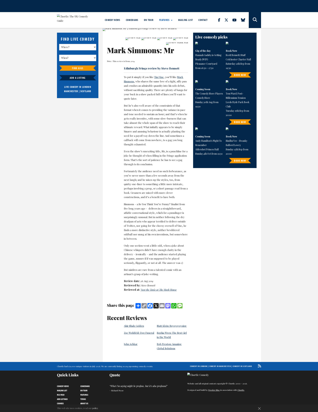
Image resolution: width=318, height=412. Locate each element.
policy (95, 408)
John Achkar (130, 344)
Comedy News (112, 20)
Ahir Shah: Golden (134, 325)
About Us (84, 403)
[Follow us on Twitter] (228, 19)
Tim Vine (159, 77)
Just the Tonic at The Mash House (158, 289)
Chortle (240, 390)
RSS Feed (60, 394)
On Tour (149, 20)
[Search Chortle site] (255, 20)
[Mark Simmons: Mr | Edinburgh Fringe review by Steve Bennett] (145, 29)
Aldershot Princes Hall (207, 149)
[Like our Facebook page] (221, 19)
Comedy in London (198, 366)
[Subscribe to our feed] (258, 365)
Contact (203, 20)
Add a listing (77, 77)
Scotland (85, 91)
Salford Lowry (233, 145)
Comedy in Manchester (220, 366)
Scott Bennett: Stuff (235, 55)
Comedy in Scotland (242, 366)
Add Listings (62, 399)
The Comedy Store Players (209, 93)
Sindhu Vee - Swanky (236, 140)
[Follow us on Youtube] (236, 19)
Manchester (71, 91)
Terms (83, 399)
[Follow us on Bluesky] (245, 19)
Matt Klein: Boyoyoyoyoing (171, 325)
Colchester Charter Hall (238, 59)
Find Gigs (77, 68)
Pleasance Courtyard (206, 63)
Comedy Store (202, 97)
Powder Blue (214, 390)
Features (164, 20)
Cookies (60, 403)
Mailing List (185, 20)
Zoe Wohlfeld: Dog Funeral (139, 332)
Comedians (132, 20)
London (86, 86)
